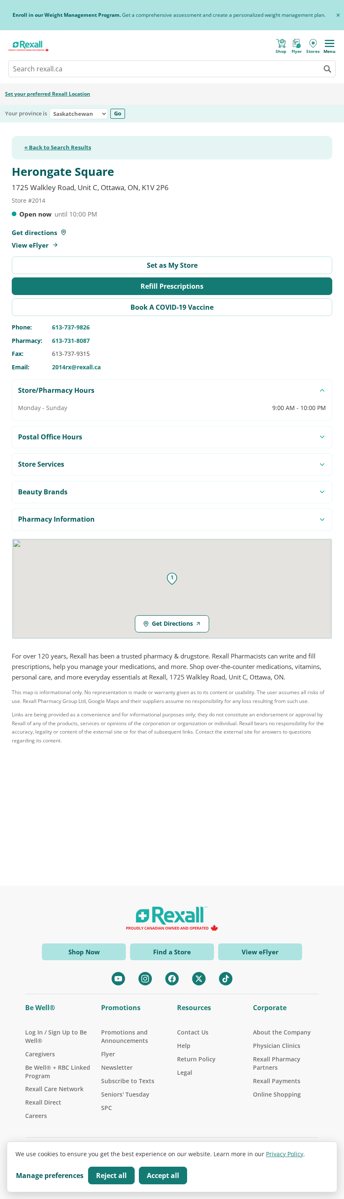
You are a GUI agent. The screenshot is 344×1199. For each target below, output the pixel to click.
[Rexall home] (28, 46)
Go (117, 113)
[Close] (338, 15)
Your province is (26, 113)
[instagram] (145, 978)
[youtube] (118, 978)
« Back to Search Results (57, 147)
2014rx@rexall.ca (76, 367)
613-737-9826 (71, 327)
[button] (172, 578)
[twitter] (199, 978)
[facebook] (172, 978)
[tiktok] (225, 978)
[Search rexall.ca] (327, 69)
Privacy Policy (284, 1154)
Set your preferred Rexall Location (47, 93)
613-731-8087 (71, 341)
